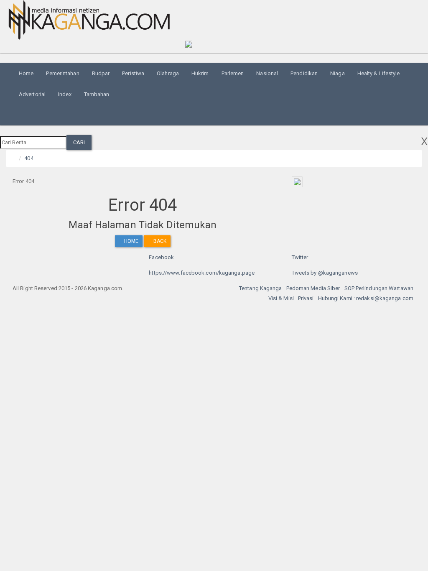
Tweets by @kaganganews (325, 273)
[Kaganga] (89, 20)
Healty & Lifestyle (378, 73)
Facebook (161, 257)
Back (159, 241)
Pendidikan (304, 73)
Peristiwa (133, 73)
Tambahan (97, 94)
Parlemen (233, 73)
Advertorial (32, 94)
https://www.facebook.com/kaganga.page (202, 273)
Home (26, 73)
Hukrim (200, 73)
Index (64, 94)
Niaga (337, 73)
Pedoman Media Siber (313, 288)
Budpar (101, 73)
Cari (79, 142)
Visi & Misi (281, 298)
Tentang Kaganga (260, 288)
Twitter (300, 257)
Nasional (267, 73)
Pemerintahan (62, 73)
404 (28, 158)
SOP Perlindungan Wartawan (379, 288)
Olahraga (168, 73)
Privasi (306, 298)
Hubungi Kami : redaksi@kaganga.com (365, 298)
